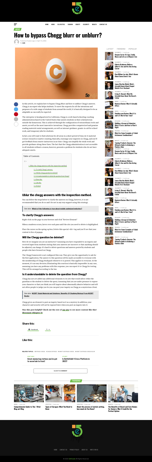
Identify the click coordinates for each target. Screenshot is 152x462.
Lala (23, 43)
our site (65, 310)
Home (46, 24)
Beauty (78, 24)
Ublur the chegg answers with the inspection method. (48, 166)
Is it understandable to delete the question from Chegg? (52, 176)
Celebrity (86, 24)
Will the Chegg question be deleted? (47, 173)
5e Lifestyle (61, 24)
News (53, 24)
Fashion (70, 24)
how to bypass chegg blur (85, 351)
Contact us (103, 24)
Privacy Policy (74, 450)
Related (38, 186)
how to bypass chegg (66, 351)
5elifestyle (72, 459)
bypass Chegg (40, 351)
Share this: (39, 179)
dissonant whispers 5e (32, 312)
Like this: (38, 182)
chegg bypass (52, 351)
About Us (85, 450)
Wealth (94, 24)
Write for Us (94, 450)
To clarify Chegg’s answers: (44, 169)
